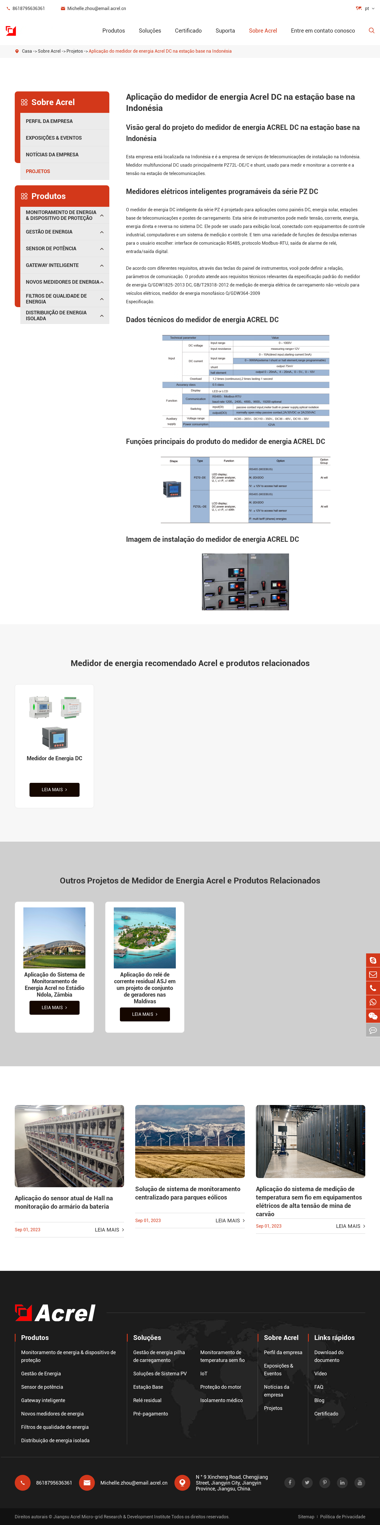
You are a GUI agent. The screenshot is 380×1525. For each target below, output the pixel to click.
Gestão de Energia (49, 232)
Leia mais (53, 789)
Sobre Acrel (263, 30)
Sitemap (306, 1516)
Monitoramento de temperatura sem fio (222, 1356)
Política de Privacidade (342, 1516)
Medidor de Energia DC (54, 758)
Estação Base (148, 1387)
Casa (27, 51)
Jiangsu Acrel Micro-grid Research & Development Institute (111, 1516)
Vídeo (320, 1373)
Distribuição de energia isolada (56, 315)
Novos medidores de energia (62, 282)
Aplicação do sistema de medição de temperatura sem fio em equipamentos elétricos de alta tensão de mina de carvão (309, 1202)
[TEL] (373, 988)
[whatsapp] (373, 1002)
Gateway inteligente (52, 265)
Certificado (188, 30)
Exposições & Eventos (54, 138)
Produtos (113, 30)
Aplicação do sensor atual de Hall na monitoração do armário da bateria (64, 1202)
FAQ (319, 1387)
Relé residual (147, 1400)
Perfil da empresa (49, 121)
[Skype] (373, 960)
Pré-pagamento (150, 1414)
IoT (204, 1373)
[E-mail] (373, 974)
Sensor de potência (51, 248)
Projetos (74, 51)
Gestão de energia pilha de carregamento (159, 1356)
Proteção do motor (220, 1387)
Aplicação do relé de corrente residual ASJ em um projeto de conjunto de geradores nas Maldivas (145, 988)
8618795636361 (25, 8)
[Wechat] (373, 1016)
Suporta (225, 30)
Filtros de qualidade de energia (56, 299)
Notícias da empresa (52, 154)
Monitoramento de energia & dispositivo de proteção (61, 215)
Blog (319, 1400)
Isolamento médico (221, 1400)
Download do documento (329, 1356)
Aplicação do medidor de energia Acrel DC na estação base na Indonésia (160, 51)
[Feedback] (373, 1030)
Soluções (150, 30)
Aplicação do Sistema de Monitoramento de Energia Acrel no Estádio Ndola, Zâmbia (54, 984)
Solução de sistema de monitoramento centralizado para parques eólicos (187, 1193)
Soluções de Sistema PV (160, 1373)
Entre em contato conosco (323, 30)
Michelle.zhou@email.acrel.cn (93, 8)
